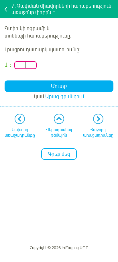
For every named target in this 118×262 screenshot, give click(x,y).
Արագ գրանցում (64, 96)
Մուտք (59, 86)
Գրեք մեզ (59, 154)
